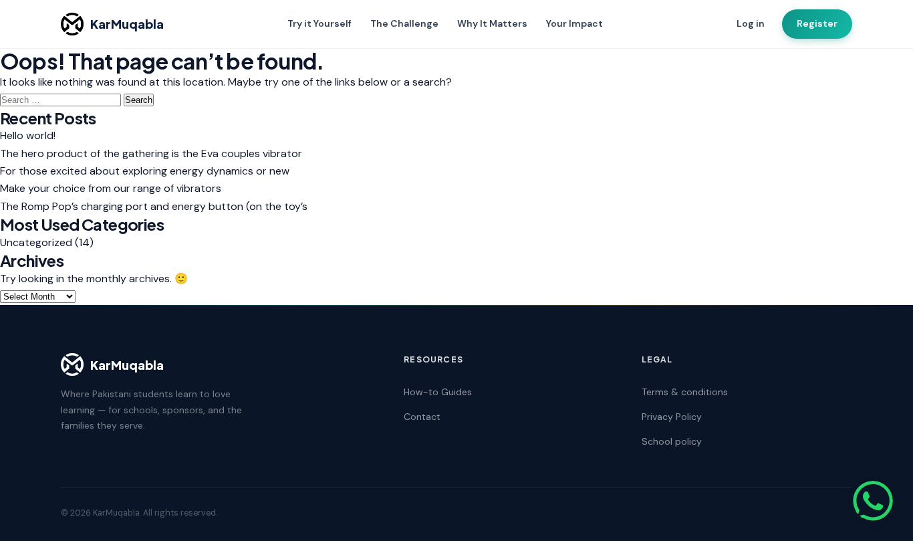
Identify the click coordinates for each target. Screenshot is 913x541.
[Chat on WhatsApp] (873, 501)
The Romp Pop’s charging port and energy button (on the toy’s (153, 206)
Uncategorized (36, 242)
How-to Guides (438, 392)
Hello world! (27, 135)
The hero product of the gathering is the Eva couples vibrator (151, 153)
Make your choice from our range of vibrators (110, 188)
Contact (422, 417)
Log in (751, 23)
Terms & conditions (685, 392)
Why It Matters (492, 23)
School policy (672, 441)
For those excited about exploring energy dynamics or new (144, 171)
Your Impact (574, 23)
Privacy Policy (672, 417)
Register (817, 23)
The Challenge (404, 23)
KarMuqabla (127, 23)
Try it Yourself (319, 23)
